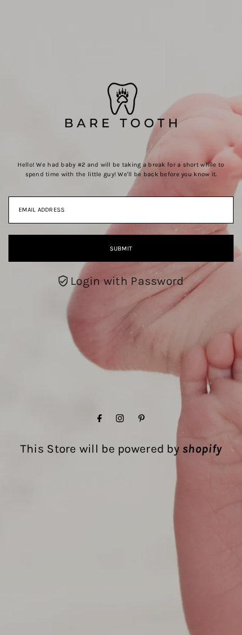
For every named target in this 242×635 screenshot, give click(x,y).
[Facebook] (99, 418)
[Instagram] (120, 418)
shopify (202, 448)
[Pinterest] (141, 418)
